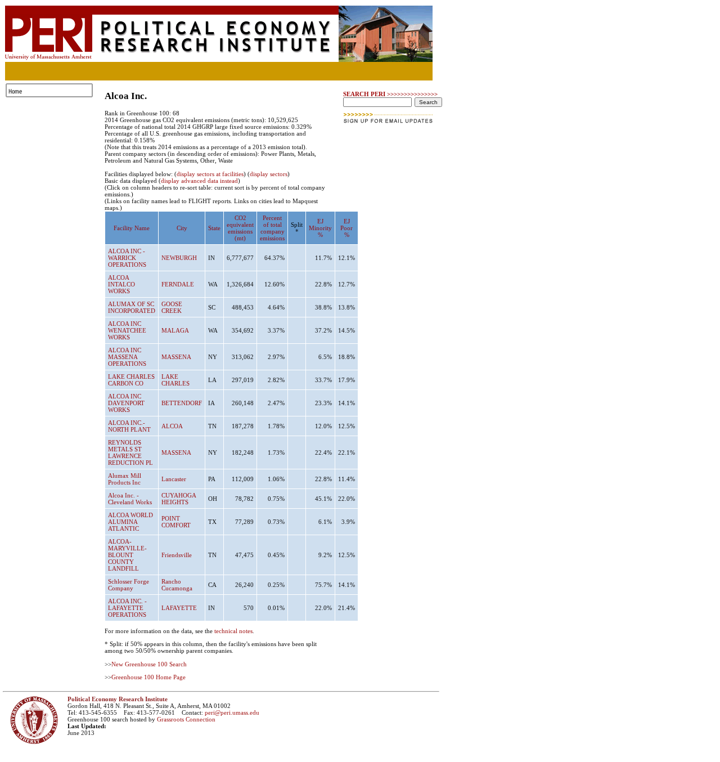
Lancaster (173, 479)
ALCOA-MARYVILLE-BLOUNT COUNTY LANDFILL (127, 555)
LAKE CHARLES (175, 380)
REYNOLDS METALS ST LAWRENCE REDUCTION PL (130, 452)
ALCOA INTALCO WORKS (121, 284)
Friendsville (176, 555)
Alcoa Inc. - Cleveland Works (130, 498)
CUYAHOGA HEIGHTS (178, 498)
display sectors (268, 174)
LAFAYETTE (179, 607)
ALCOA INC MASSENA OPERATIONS (127, 357)
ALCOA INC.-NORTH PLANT (129, 426)
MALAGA (175, 330)
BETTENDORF (181, 403)
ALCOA (172, 426)
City (182, 228)
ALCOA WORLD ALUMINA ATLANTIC (130, 522)
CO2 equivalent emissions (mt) (240, 227)
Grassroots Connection (186, 719)
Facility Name (132, 228)
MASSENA (176, 356)
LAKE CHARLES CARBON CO (131, 380)
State (214, 228)
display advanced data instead (199, 180)
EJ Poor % (346, 228)
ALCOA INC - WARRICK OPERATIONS (127, 258)
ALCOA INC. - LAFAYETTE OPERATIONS (127, 608)
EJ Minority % (320, 228)
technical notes (233, 630)
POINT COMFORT (176, 521)
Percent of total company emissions (272, 227)
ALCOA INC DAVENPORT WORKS (126, 403)
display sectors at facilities (210, 174)
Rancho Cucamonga (176, 584)
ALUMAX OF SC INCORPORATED (131, 307)
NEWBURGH (179, 257)
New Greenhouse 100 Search (149, 664)
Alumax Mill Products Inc (124, 479)
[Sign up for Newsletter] (389, 126)
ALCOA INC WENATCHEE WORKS (127, 330)
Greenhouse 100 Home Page (148, 677)
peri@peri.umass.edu (232, 712)
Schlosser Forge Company (128, 584)
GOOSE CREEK (171, 307)
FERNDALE (177, 284)
